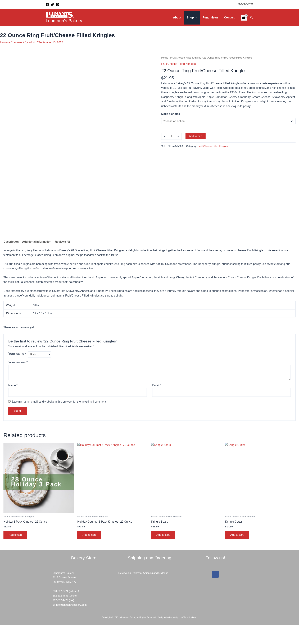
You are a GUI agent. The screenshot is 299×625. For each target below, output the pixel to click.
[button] (195, 18)
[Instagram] (57, 4)
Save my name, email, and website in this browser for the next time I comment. (59, 401)
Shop (190, 17)
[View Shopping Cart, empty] (244, 18)
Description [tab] (11, 241)
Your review (18, 362)
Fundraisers (211, 17)
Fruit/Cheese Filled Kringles (185, 57)
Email (156, 385)
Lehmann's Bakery (64, 20)
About (177, 17)
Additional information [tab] (36, 241)
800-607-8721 (245, 4)
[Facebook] (47, 4)
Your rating (17, 353)
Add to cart (195, 136)
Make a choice (170, 113)
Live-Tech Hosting (187, 617)
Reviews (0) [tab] (62, 241)
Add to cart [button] (15, 534)
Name (12, 385)
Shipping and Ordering (155, 572)
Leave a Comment (11, 42)
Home (164, 57)
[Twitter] (52, 4)
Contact (229, 17)
